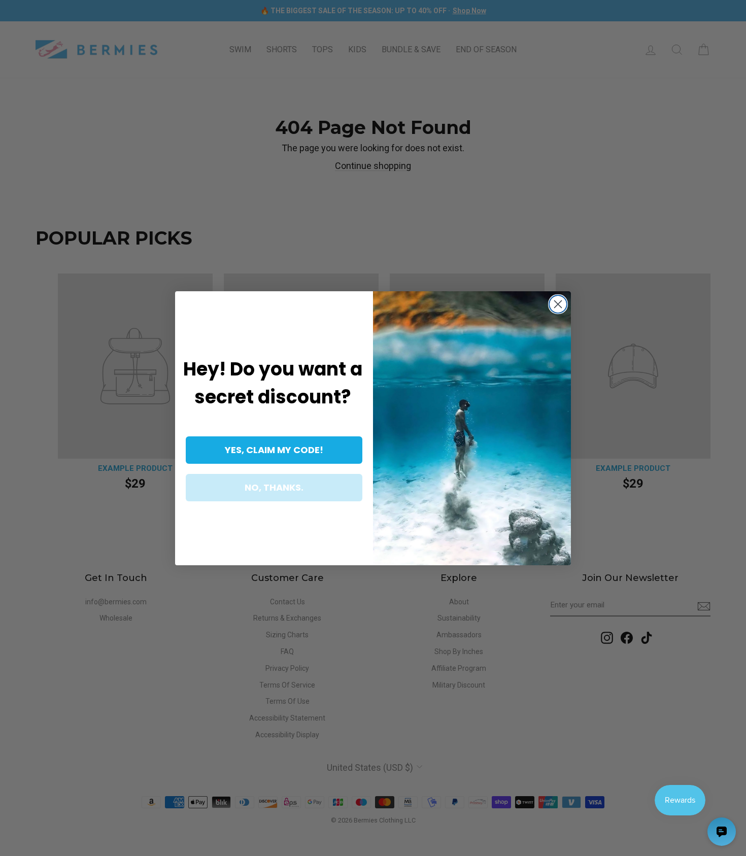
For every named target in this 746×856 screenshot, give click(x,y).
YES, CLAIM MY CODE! (274, 449)
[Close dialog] (558, 304)
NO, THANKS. (274, 487)
